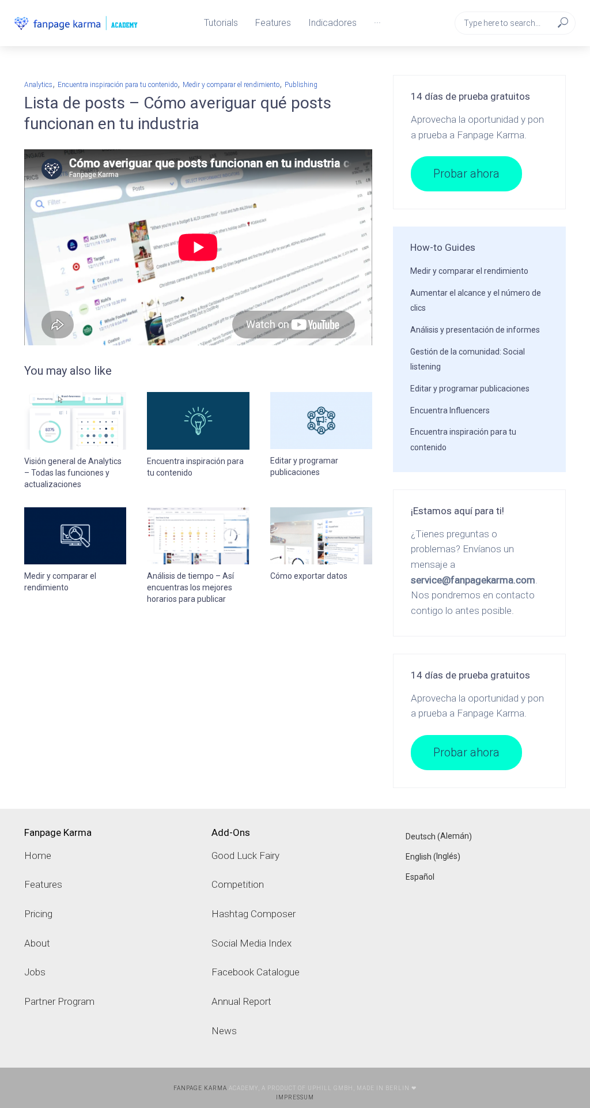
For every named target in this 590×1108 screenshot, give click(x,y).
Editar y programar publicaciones (304, 466)
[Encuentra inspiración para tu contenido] (198, 421)
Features (273, 22)
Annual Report (241, 1001)
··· (377, 22)
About (37, 943)
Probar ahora (466, 173)
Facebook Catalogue (255, 972)
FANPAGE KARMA (200, 1088)
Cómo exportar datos (308, 576)
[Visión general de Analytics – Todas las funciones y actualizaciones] (75, 421)
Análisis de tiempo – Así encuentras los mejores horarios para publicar (190, 587)
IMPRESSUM (295, 1097)
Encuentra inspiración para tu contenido (117, 85)
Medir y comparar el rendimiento (231, 85)
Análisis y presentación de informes (475, 329)
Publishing (301, 85)
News (224, 1031)
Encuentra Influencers (450, 410)
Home (37, 855)
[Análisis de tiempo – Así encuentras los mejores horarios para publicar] (198, 535)
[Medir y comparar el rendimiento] (75, 535)
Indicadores (332, 22)
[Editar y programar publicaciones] (321, 420)
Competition (237, 884)
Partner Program (59, 1001)
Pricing (38, 913)
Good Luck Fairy (245, 855)
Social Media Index (251, 943)
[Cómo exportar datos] (321, 535)
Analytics (38, 85)
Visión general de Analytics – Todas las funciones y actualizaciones (73, 473)
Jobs (35, 972)
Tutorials (221, 22)
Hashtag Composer (253, 913)
